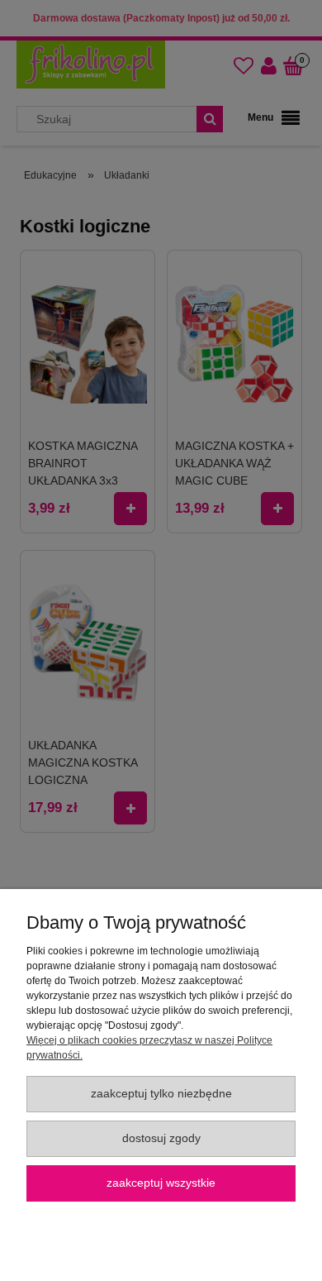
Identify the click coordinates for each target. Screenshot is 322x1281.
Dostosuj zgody (161, 1138)
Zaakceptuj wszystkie (161, 1183)
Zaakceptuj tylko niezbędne (161, 1093)
